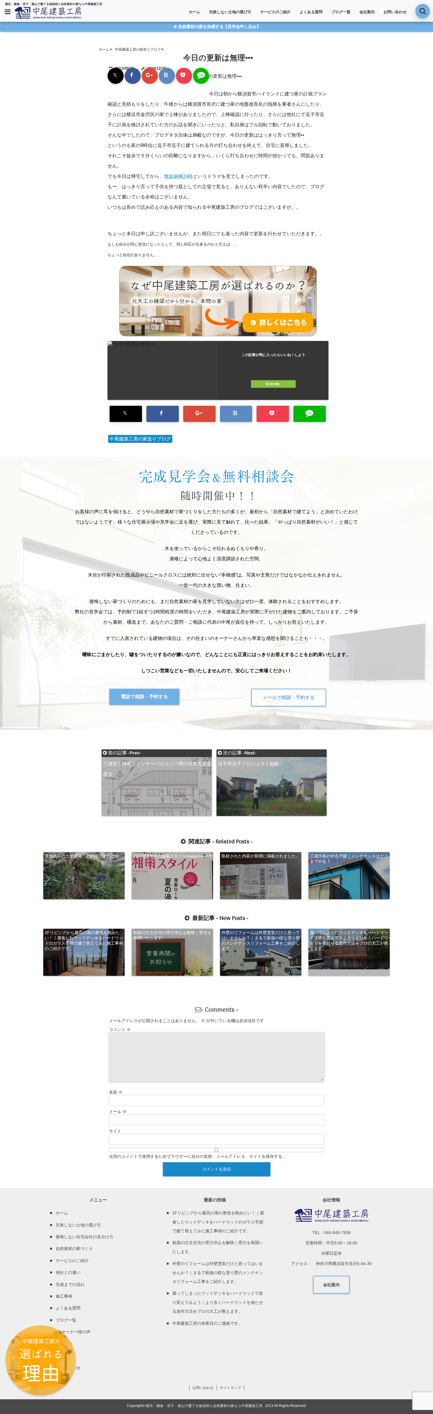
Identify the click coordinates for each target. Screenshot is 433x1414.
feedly (275, 384)
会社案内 (367, 12)
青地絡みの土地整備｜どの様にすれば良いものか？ (84, 859)
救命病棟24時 (178, 176)
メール (118, 1111)
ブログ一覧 (341, 12)
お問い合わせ (395, 12)
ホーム (194, 12)
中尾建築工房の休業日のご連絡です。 (207, 1323)
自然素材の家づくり (74, 1248)
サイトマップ (230, 1388)
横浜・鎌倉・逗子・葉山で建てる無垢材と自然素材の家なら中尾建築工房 (204, 1406)
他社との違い (68, 1272)
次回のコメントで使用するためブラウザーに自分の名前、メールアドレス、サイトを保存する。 (197, 1156)
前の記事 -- (157, 753)
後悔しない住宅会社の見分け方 (84, 1236)
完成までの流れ (70, 1284)
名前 (116, 1092)
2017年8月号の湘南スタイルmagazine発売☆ (173, 859)
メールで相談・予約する (289, 697)
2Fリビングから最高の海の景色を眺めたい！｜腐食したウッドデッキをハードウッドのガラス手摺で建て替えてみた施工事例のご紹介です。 (84, 940)
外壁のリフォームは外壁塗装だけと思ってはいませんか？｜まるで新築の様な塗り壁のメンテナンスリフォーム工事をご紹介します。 (261, 940)
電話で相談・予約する (144, 696)
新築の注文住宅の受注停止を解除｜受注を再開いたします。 (172, 935)
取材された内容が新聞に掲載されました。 (261, 856)
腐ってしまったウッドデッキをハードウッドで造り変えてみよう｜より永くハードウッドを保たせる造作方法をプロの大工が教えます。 (349, 940)
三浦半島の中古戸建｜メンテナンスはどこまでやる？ (349, 859)
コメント (120, 1029)
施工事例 (64, 1296)
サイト (115, 1131)
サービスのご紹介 (275, 12)
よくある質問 (311, 12)
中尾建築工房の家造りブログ (140, 438)
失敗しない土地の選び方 (230, 12)
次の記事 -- (251, 753)
